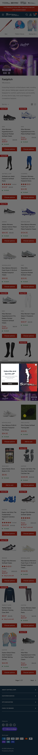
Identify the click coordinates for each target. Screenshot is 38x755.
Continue (10, 383)
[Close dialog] (36, 365)
